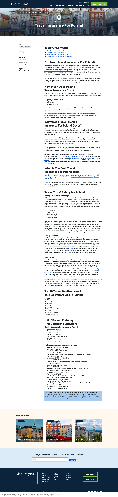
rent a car (70, 248)
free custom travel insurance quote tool (73, 115)
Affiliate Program (46, 477)
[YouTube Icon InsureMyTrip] (95, 492)
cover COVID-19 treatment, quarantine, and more (69, 156)
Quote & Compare (99, 4)
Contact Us (86, 2)
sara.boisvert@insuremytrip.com (28, 53)
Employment (69, 477)
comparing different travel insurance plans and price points (71, 177)
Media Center (45, 475)
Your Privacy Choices (57, 492)
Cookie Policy (50, 495)
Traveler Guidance (56, 477)
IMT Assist (68, 475)
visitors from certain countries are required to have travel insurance (70, 70)
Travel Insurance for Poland (55, 51)
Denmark (64, 243)
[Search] (88, 5)
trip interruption (63, 141)
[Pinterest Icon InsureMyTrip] (101, 492)
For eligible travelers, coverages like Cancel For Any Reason (72, 159)
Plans (50, 5)
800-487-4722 (90, 479)
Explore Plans (45, 481)
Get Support (80, 5)
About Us (44, 473)
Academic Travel (45, 479)
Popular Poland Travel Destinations (57, 54)
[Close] (115, 494)
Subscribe (73, 460)
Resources (70, 5)
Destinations (26, 12)
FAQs (55, 480)
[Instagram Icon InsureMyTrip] (89, 492)
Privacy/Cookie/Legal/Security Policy (41, 492)
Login (80, 2)
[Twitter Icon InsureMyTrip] (98, 492)
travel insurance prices (81, 110)
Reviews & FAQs (59, 5)
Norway (75, 243)
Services (68, 473)
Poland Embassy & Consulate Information (59, 56)
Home (19, 12)
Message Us (90, 474)
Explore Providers (56, 473)
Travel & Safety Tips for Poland (56, 53)
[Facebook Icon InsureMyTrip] (92, 492)
